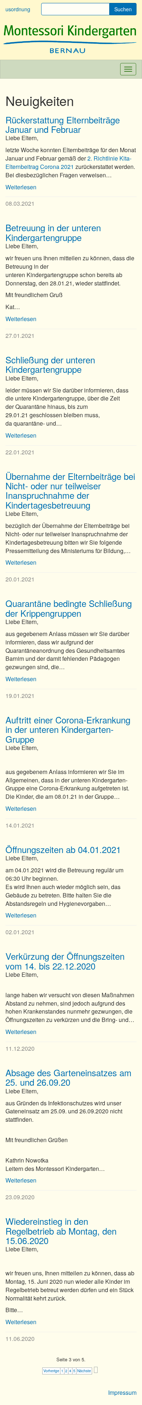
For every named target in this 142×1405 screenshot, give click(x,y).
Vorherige (51, 1370)
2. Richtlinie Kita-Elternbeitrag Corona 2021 (68, 162)
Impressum (122, 1392)
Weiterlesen (20, 187)
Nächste (84, 1370)
